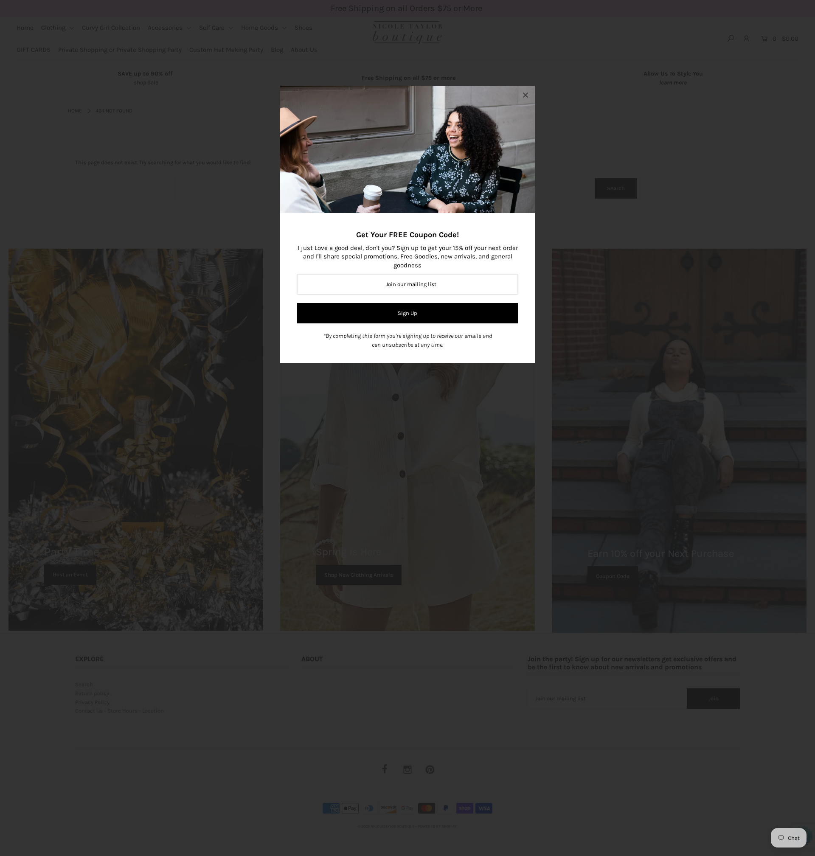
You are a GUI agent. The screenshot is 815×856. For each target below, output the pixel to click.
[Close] (525, 95)
